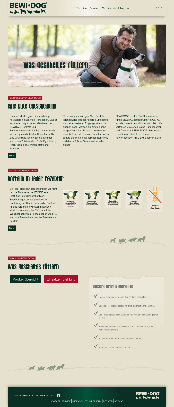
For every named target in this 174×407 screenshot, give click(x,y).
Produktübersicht (25, 279)
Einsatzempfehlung (61, 279)
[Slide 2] (80, 83)
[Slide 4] (93, 83)
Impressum (95, 401)
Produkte (81, 8)
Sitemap (118, 401)
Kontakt (55, 401)
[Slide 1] (74, 83)
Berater (108, 401)
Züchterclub (108, 8)
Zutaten (94, 8)
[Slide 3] (87, 83)
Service (66, 401)
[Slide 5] (99, 83)
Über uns (123, 8)
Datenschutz (80, 401)
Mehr (12, 155)
